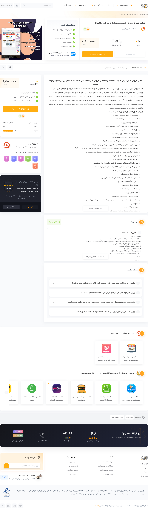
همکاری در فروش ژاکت (105, 466)
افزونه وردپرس (73, 466)
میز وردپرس (33, 143)
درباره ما (145, 472)
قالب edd (129, 417)
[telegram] (20, 505)
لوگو (146, 468)
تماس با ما (144, 476)
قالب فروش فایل (117, 417)
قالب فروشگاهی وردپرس (128, 14)
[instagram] (14, 505)
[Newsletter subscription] (6, 465)
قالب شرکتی (74, 474)
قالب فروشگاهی (72, 470)
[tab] (138, 67)
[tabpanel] (96, 198)
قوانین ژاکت (144, 463)
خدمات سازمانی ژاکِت (106, 470)
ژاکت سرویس (82, 5)
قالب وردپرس (144, 14)
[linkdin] (8, 505)
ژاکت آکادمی (98, 5)
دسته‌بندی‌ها (124, 5)
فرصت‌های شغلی (107, 474)
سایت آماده (67, 5)
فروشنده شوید (108, 462)
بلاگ (108, 5)
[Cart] (17, 5)
